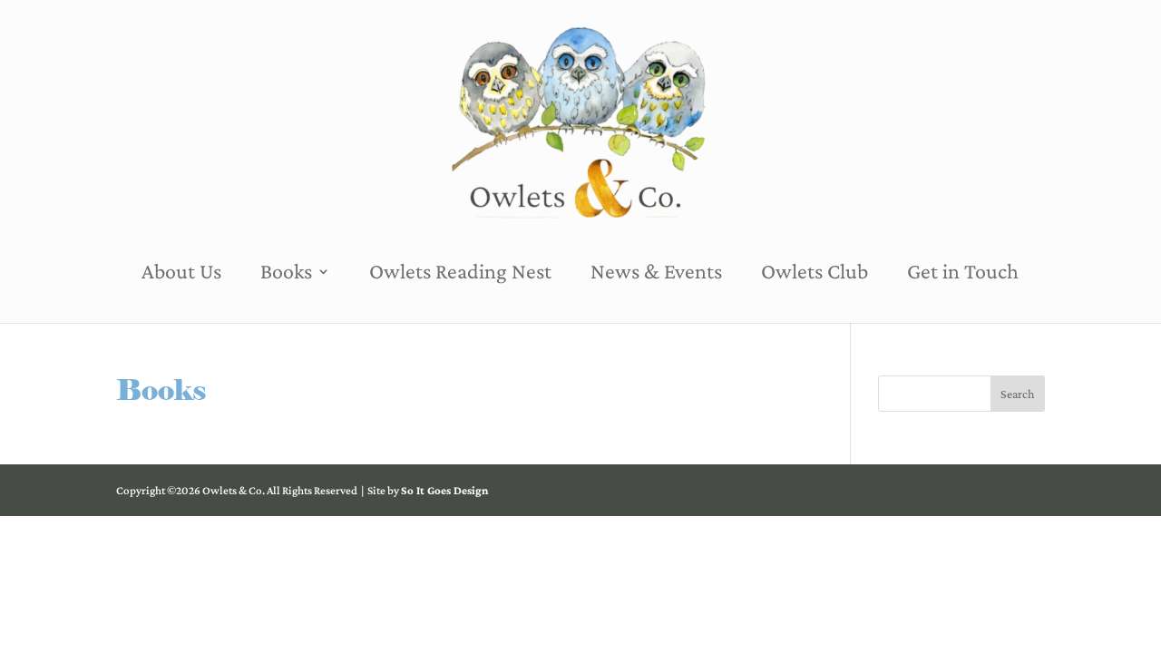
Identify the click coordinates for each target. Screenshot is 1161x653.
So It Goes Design (444, 490)
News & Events (656, 274)
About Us (181, 274)
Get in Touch (963, 274)
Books (286, 274)
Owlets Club (814, 274)
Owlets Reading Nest (460, 274)
